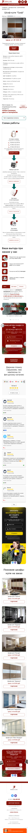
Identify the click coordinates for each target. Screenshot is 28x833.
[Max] (15, 563)
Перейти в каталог (14, 240)
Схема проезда (14, 812)
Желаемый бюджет (15, 340)
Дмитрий (9, 417)
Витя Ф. (9, 487)
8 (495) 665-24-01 (15, 144)
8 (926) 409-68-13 (15, 147)
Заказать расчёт (14, 48)
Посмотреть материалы (14, 360)
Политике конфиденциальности (15, 349)
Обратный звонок (14, 803)
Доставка (14, 286)
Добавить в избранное (14, 815)
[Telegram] (13, 563)
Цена (4, 286)
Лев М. (8, 435)
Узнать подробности (23, 107)
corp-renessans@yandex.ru (14, 806)
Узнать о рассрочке (14, 211)
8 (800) (14, 799)
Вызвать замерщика (14, 181)
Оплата (21, 286)
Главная (4, 7)
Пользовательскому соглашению (11, 350)
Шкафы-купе (12, 7)
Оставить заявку (14, 152)
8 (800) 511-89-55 (15, 142)
